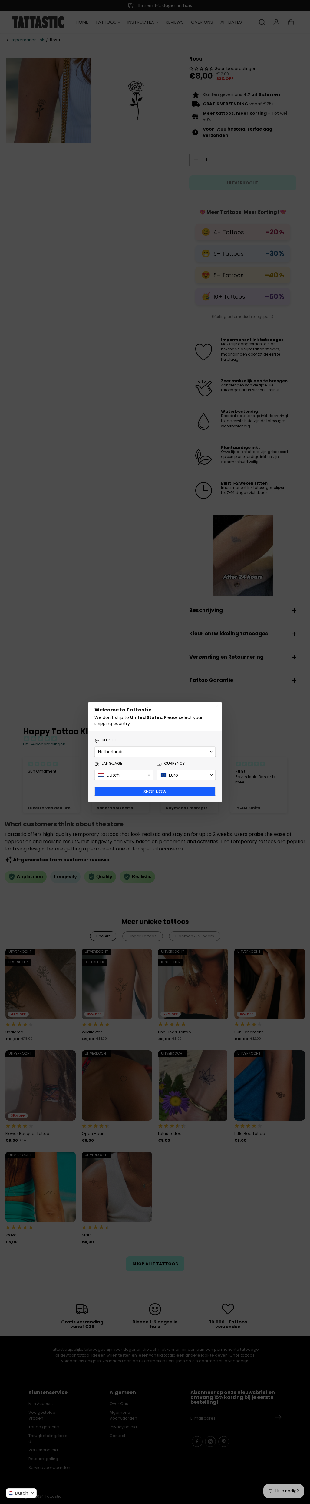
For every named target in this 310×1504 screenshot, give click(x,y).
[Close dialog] (217, 706)
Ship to (109, 740)
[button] (21, 1493)
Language (112, 763)
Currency (174, 763)
